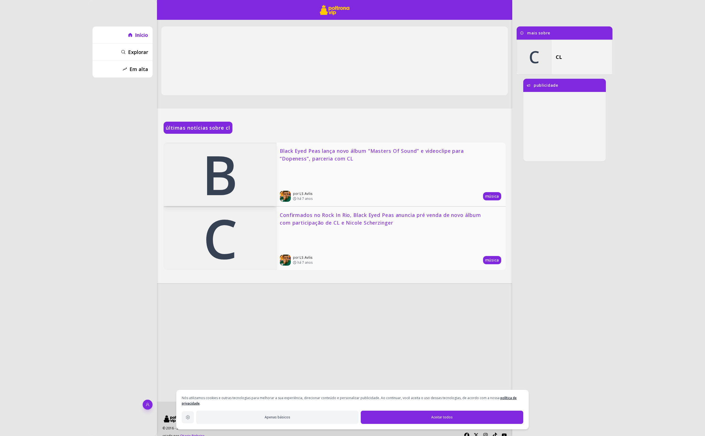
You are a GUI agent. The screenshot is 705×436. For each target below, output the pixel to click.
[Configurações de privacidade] (188, 417)
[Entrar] (148, 405)
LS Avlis (306, 193)
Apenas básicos (277, 417)
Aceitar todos (442, 417)
